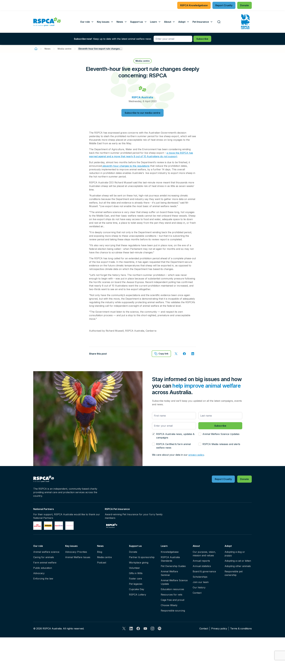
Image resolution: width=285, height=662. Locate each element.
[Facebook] (138, 628)
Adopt (228, 545)
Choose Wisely (169, 605)
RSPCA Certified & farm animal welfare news (173, 446)
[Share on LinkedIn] (192, 353)
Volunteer (134, 567)
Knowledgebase (170, 551)
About (196, 545)
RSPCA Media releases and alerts (221, 444)
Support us (135, 545)
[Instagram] (152, 628)
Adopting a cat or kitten (238, 560)
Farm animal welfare (44, 562)
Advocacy (39, 573)
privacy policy (196, 454)
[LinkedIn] (131, 628)
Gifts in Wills (135, 573)
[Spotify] (159, 628)
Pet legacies (135, 583)
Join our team (201, 582)
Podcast (101, 562)
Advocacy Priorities (76, 551)
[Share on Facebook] (184, 353)
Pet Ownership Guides (173, 566)
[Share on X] (176, 353)
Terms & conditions (241, 628)
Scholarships (200, 576)
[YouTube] (145, 628)
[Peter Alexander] (69, 525)
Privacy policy (219, 628)
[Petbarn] (48, 525)
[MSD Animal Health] (59, 525)
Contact (197, 592)
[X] (124, 628)
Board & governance (204, 571)
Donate (133, 551)
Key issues (71, 545)
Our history (199, 587)
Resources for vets (171, 594)
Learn (164, 545)
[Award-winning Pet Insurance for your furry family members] (112, 525)
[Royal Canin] (37, 525)
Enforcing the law (43, 578)
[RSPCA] (47, 21)
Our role (38, 545)
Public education (42, 567)
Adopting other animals (238, 566)
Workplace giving (138, 562)
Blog (99, 551)
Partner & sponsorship (142, 557)
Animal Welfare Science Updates (220, 434)
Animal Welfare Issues (77, 557)
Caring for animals (43, 557)
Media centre (64, 48)
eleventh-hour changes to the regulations (125, 165)
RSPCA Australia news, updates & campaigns (175, 436)
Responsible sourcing (173, 610)
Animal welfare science (46, 551)
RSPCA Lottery (137, 594)
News (47, 48)
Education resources (172, 589)
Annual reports (201, 560)
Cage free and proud (172, 599)
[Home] (36, 49)
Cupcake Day (136, 589)
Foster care (135, 578)
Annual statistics (202, 566)
